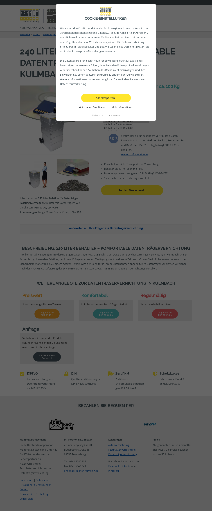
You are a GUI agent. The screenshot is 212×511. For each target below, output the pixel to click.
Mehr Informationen (122, 107)
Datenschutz (98, 115)
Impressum (114, 115)
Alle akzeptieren (105, 98)
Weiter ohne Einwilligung (92, 107)
